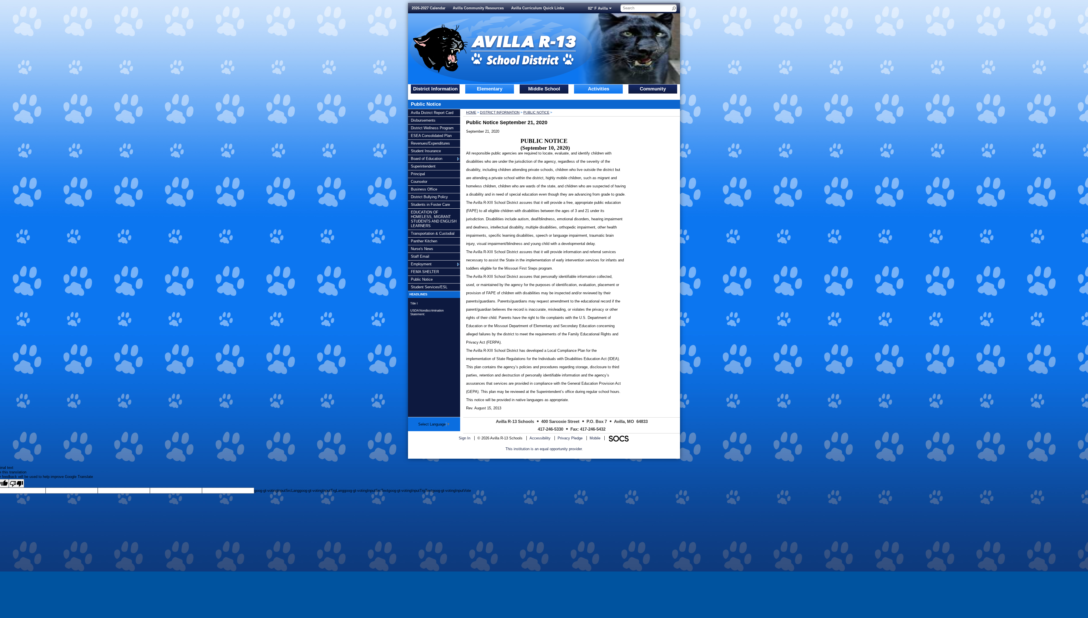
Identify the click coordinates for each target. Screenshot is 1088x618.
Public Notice (536, 113)
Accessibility (540, 438)
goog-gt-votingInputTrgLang (321, 490)
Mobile (595, 438)
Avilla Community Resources (478, 8)
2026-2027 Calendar (428, 8)
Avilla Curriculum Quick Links (537, 8)
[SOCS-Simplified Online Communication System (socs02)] (618, 438)
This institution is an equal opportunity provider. (544, 449)
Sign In (464, 438)
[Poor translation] (16, 483)
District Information (500, 113)
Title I (414, 303)
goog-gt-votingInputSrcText (366, 490)
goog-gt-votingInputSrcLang (276, 490)
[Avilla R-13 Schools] (491, 45)
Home (471, 113)
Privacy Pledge (570, 438)
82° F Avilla (598, 8)
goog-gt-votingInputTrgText (410, 490)
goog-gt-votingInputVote (451, 490)
